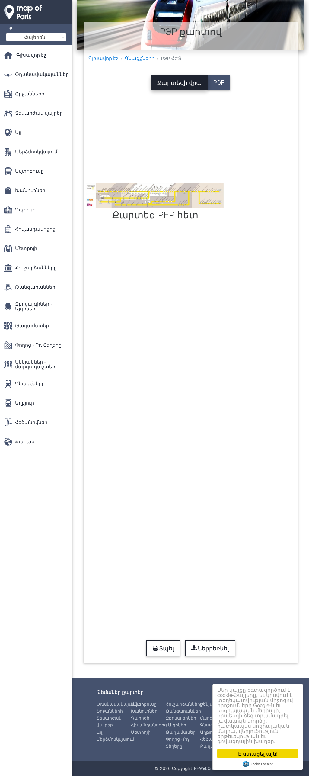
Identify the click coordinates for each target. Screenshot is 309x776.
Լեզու (10, 27)
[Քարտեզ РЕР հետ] (155, 195)
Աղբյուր (208, 732)
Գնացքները (139, 58)
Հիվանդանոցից (149, 725)
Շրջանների (110, 711)
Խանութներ (144, 711)
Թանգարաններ (183, 711)
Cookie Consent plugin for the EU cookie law (258, 764)
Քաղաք (208, 746)
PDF (218, 82)
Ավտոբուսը (144, 704)
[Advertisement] (190, 132)
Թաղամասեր (181, 732)
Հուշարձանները (184, 704)
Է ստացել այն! (258, 753)
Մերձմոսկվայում (115, 739)
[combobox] (36, 37)
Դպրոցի (140, 718)
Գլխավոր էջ (103, 58)
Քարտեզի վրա (179, 82)
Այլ (99, 732)
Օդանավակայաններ (120, 704)
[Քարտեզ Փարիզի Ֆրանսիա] (36, 21)
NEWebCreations (210, 768)
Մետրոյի (141, 732)
